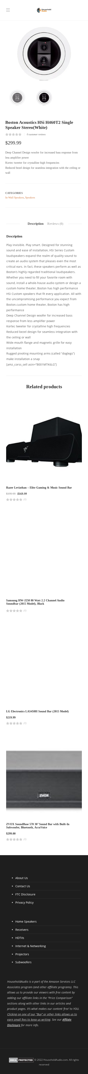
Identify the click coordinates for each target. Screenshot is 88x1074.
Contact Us (22, 886)
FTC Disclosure (25, 894)
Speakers (30, 197)
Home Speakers (26, 921)
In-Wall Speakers (14, 197)
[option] (44, 53)
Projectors (22, 954)
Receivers (21, 930)
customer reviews (36, 134)
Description (36, 223)
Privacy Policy (24, 902)
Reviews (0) (55, 223)
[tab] (35, 223)
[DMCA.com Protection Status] (21, 1060)
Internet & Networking (30, 946)
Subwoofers (23, 962)
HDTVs (19, 938)
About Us (21, 878)
